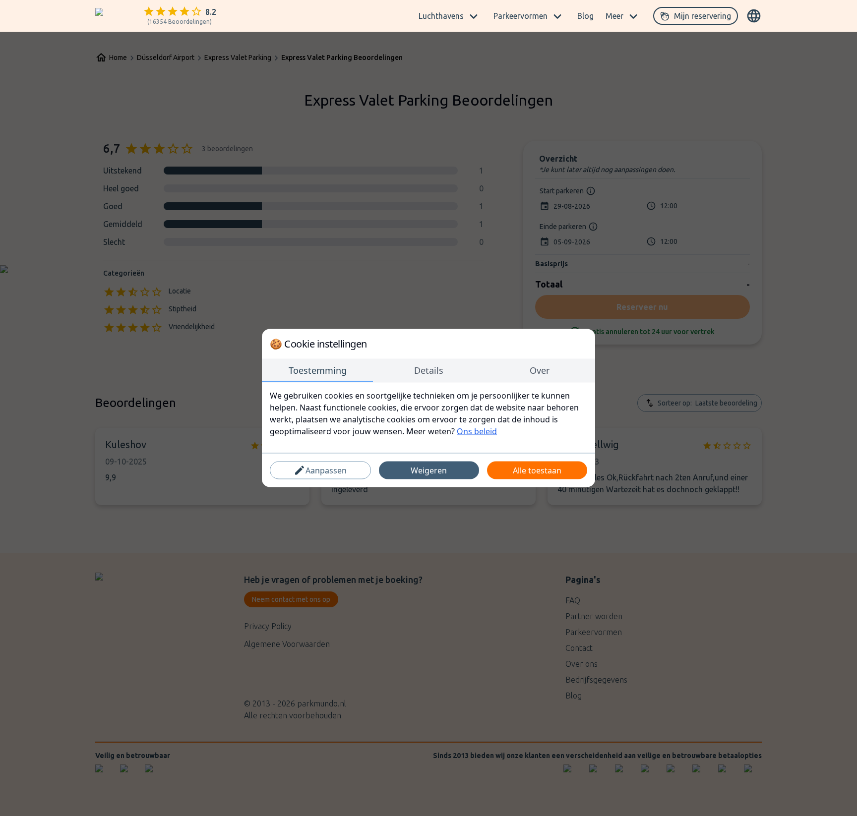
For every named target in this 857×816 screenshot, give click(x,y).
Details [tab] (428, 370)
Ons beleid (477, 431)
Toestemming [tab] (318, 370)
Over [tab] (540, 370)
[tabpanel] (428, 413)
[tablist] (428, 371)
